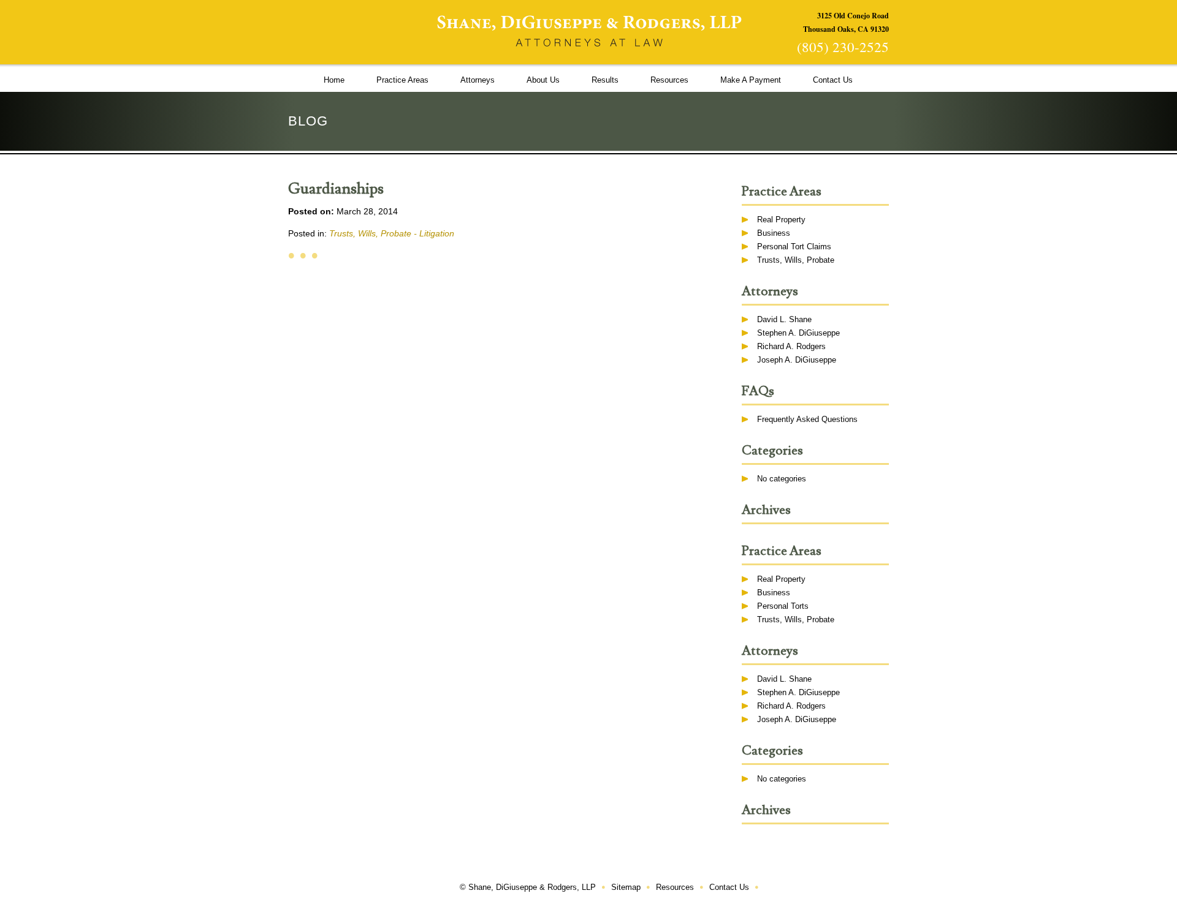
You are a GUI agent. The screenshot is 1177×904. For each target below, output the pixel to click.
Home (334, 80)
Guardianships (336, 189)
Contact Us (833, 80)
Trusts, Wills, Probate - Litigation (391, 233)
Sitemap (626, 887)
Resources (669, 80)
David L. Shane (784, 319)
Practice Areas (402, 80)
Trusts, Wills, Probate (795, 260)
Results (605, 80)
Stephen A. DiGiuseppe (798, 332)
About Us (543, 80)
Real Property (781, 219)
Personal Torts (783, 606)
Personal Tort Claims (794, 246)
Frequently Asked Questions (807, 419)
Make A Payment (750, 80)
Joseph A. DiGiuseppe (796, 359)
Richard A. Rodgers (791, 346)
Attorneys (477, 80)
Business (773, 233)
